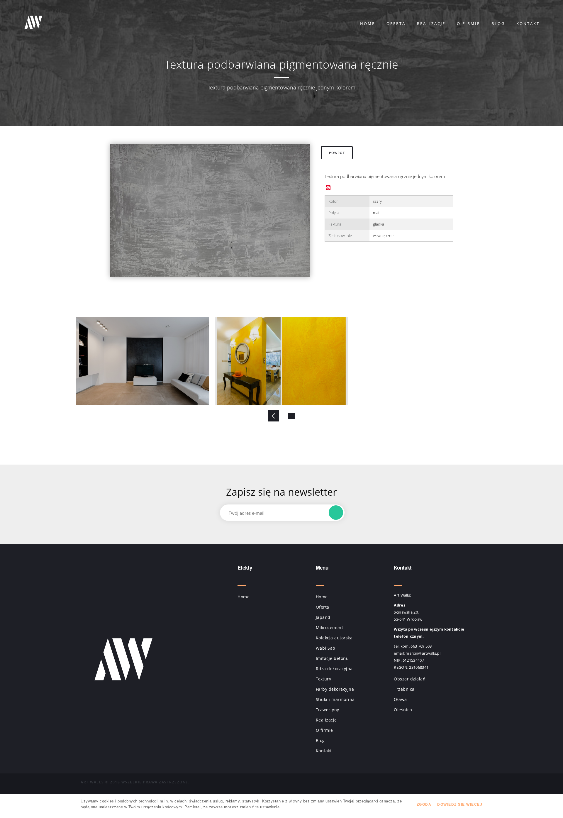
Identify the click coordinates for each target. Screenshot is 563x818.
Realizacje (431, 23)
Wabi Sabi (326, 648)
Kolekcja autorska (334, 638)
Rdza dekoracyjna (334, 668)
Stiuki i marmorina (335, 699)
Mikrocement (329, 627)
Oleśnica (403, 709)
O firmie (468, 23)
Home (367, 23)
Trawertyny (327, 709)
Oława (400, 699)
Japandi (324, 617)
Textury (323, 679)
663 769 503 (421, 646)
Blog (498, 23)
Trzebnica (404, 689)
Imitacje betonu (332, 658)
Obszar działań (409, 679)
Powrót (337, 152)
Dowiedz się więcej (459, 804)
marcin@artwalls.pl (423, 653)
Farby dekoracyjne (335, 689)
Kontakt (528, 23)
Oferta (396, 23)
